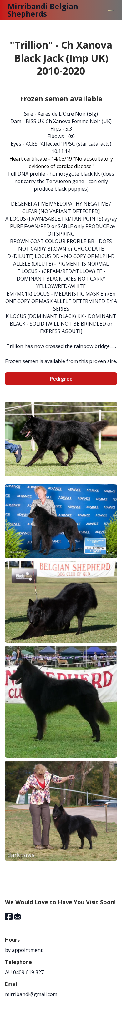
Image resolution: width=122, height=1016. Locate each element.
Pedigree (61, 378)
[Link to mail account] (17, 916)
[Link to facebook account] (9, 916)
